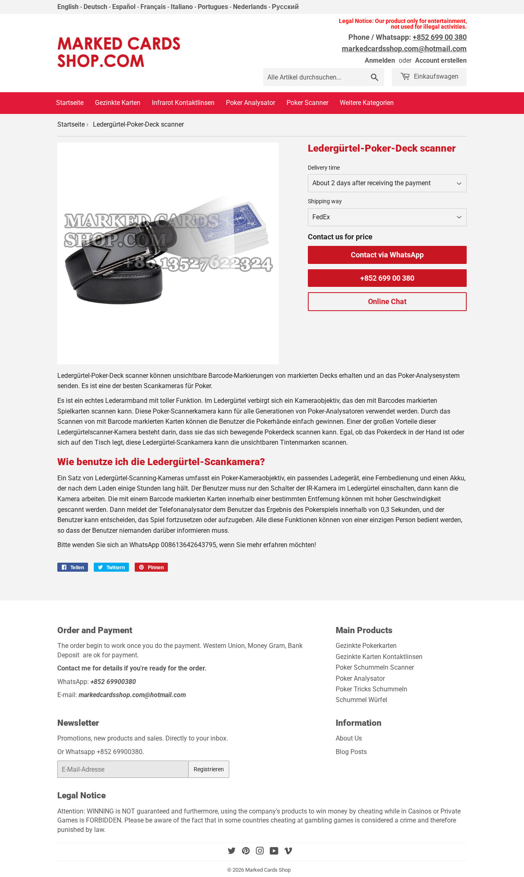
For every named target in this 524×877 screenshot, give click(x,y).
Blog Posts (351, 752)
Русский (285, 7)
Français (153, 7)
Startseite (71, 124)
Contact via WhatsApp (387, 254)
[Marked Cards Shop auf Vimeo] (288, 852)
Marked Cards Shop (268, 870)
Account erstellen (441, 60)
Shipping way (325, 201)
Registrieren (209, 769)
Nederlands (250, 7)
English (68, 7)
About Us (349, 738)
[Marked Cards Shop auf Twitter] (232, 852)
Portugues (213, 7)
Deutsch (95, 7)
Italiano (182, 7)
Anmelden (380, 60)
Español (124, 7)
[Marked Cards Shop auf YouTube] (274, 852)
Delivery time (324, 167)
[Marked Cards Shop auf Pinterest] (246, 852)
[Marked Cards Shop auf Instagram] (260, 852)
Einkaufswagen (435, 76)
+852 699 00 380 (387, 278)
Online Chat (387, 301)
